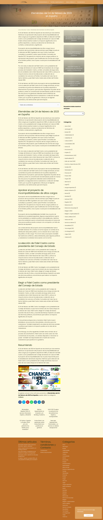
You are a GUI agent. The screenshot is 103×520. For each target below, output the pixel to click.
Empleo (67, 152)
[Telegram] (39, 402)
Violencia (67, 237)
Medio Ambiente (69, 190)
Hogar (66, 179)
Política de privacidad (46, 452)
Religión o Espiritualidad (71, 214)
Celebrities (67, 138)
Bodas (66, 132)
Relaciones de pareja (70, 208)
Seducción (68, 219)
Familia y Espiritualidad (57, 2)
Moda (66, 193)
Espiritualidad (68, 158)
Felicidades (68, 170)
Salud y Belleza (70, 2)
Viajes (66, 234)
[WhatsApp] (31, 402)
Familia (67, 167)
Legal (66, 184)
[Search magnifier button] (83, 114)
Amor (66, 126)
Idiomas (67, 182)
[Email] (43, 402)
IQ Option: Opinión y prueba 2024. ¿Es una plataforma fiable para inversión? (27, 458)
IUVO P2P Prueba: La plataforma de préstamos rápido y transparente (27, 452)
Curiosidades (68, 144)
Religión (67, 211)
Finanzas (67, 173)
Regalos (67, 202)
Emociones (68, 149)
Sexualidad (68, 225)
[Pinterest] (27, 402)
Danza (66, 146)
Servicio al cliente (69, 222)
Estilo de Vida (68, 161)
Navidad (67, 196)
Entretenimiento (43, 2)
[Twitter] (24, 402)
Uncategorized (69, 231)
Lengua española (69, 187)
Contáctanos (81, 2)
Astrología (67, 129)
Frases (66, 176)
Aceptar (88, 515)
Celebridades (68, 135)
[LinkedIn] (35, 402)
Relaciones (68, 205)
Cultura (67, 141)
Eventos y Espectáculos (71, 164)
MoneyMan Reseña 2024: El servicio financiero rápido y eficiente (27, 445)
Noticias (67, 199)
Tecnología (68, 228)
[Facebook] (20, 402)
